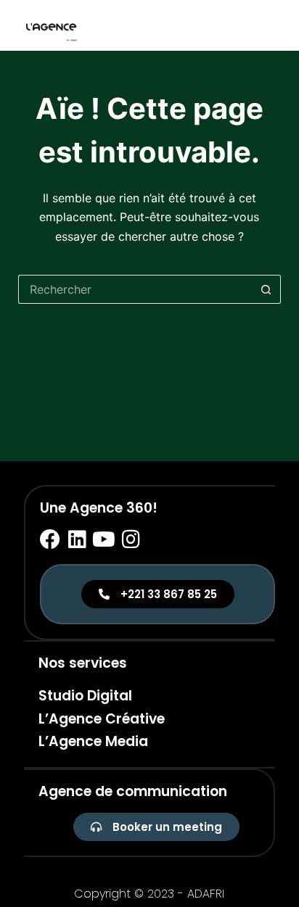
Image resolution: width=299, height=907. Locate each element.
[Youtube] (104, 539)
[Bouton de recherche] (266, 289)
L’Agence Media (93, 741)
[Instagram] (130, 539)
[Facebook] (50, 539)
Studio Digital (85, 695)
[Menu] (274, 25)
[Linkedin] (77, 539)
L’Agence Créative (101, 719)
